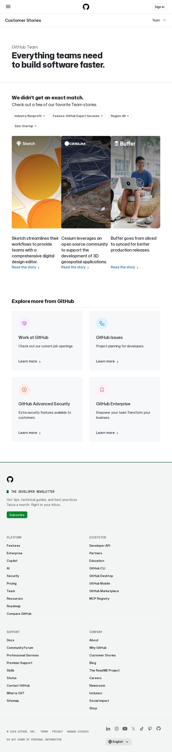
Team (156, 20)
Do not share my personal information (34, 739)
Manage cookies (78, 731)
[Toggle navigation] (8, 6)
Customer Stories (23, 20)
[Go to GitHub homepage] (10, 479)
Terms (44, 731)
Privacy (57, 731)
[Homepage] (86, 6)
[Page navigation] (164, 20)
